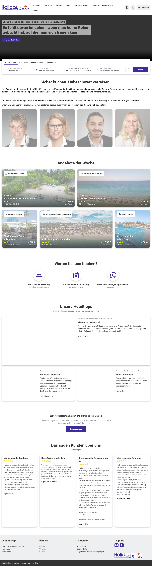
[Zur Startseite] (16, 7)
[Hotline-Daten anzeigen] (133, 7)
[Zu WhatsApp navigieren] (127, 7)
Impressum (81, 546)
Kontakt (35, 10)
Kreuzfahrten (37, 62)
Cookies (35, 563)
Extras (68, 5)
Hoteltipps (36, 5)
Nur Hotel (23, 62)
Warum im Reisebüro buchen (13, 546)
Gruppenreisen (107, 5)
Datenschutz (82, 549)
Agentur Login (26, 563)
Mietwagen (52, 62)
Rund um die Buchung (81, 5)
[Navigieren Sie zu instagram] (117, 545)
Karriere (42, 551)
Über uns (95, 5)
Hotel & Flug (10, 62)
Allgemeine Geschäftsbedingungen (90, 551)
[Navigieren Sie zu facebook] (122, 545)
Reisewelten (48, 5)
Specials (59, 5)
